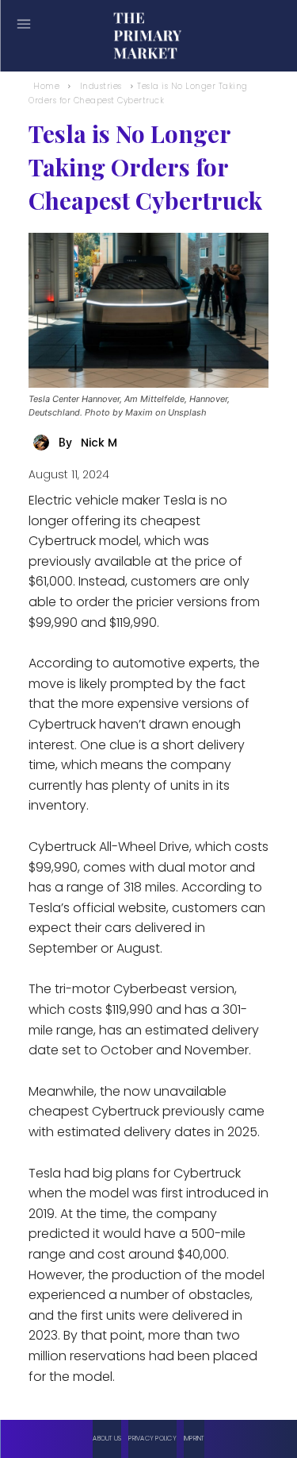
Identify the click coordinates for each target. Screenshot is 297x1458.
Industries (101, 86)
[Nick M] (44, 442)
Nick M (99, 443)
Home (46, 86)
